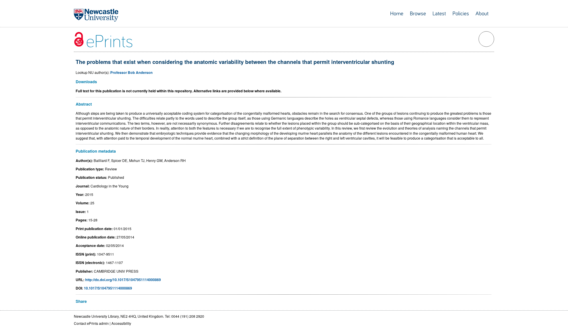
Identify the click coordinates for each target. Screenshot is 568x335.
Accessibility (121, 323)
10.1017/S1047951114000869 (108, 288)
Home (396, 13)
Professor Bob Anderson (131, 72)
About (482, 13)
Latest (439, 13)
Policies (460, 13)
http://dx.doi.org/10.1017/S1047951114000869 (123, 279)
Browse (418, 13)
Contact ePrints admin (91, 323)
